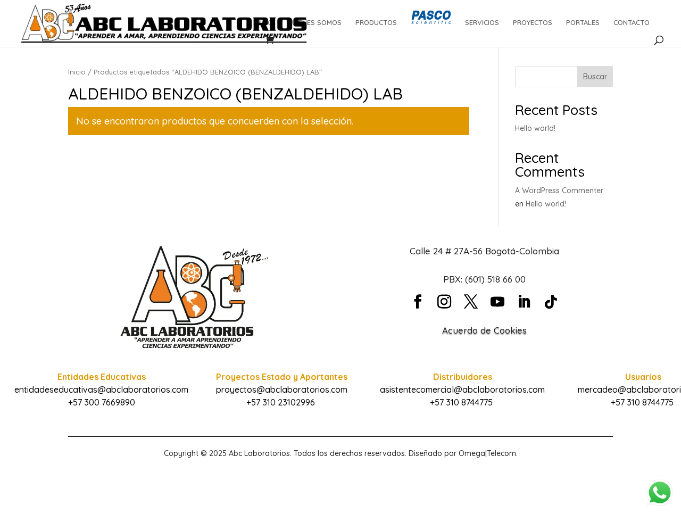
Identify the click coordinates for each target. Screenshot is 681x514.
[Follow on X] (471, 302)
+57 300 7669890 (101, 402)
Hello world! (535, 128)
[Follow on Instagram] (444, 302)
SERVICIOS (482, 23)
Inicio (77, 72)
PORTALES (583, 23)
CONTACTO (631, 23)
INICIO (263, 23)
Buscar (595, 76)
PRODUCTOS (376, 23)
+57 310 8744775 (461, 402)
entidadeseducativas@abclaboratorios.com (101, 389)
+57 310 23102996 (280, 402)
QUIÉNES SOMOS (314, 23)
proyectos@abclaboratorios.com (281, 389)
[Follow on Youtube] (497, 302)
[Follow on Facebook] (417, 302)
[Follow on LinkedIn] (524, 302)
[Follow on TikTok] (550, 302)
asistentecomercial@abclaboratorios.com (462, 389)
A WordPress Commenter (559, 190)
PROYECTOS (532, 23)
